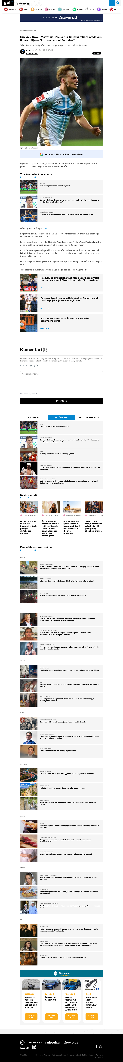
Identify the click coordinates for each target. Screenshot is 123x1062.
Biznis (92, 9)
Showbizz (38, 9)
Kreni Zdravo (34, 1047)
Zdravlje (80, 9)
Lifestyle (52, 9)
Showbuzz (71, 1042)
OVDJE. (45, 228)
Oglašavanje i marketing (60, 1055)
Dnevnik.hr (12, 9)
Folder (24, 1047)
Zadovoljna (52, 1042)
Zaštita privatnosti (88, 1055)
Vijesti (26, 9)
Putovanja (66, 9)
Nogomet (23, 3)
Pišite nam (39, 1055)
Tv (115, 9)
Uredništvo (48, 1055)
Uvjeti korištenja (76, 1055)
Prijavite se (61, 401)
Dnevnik (35, 1042)
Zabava (104, 9)
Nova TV (22, 1042)
